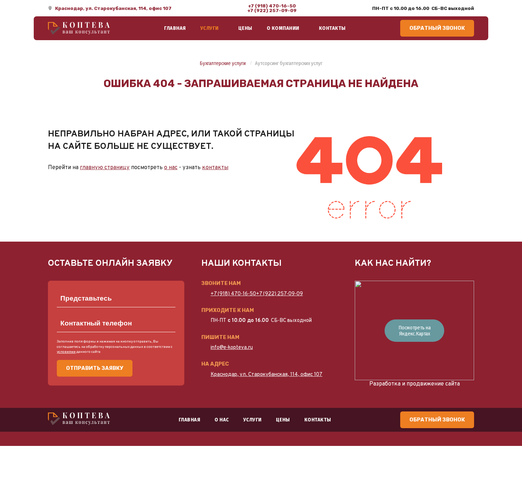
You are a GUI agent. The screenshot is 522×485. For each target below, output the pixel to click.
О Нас (221, 419)
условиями (66, 352)
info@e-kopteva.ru (232, 348)
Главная (175, 28)
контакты (215, 167)
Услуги (209, 28)
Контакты (332, 28)
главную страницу (105, 167)
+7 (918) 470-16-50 (272, 6)
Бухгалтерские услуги (223, 63)
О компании (283, 28)
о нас (171, 167)
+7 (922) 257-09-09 (272, 10)
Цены (245, 28)
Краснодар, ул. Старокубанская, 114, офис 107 (113, 8)
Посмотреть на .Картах (414, 330)
